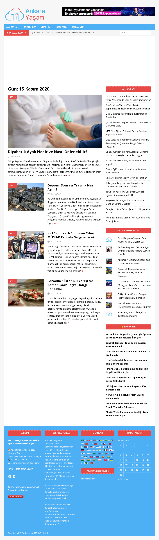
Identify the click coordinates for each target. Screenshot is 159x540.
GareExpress (60, 507)
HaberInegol (50, 472)
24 (126, 470)
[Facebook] (10, 476)
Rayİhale (64, 495)
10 (126, 460)
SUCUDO (49, 440)
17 (126, 465)
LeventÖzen (50, 450)
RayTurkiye (61, 488)
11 (132, 460)
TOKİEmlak (61, 498)
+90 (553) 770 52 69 (19, 459)
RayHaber (130, 326)
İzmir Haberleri (88, 478)
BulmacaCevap (52, 485)
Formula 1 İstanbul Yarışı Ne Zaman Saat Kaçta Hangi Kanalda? (70, 285)
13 (142, 460)
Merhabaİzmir (51, 456)
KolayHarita (50, 488)
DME (65, 517)
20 (142, 465)
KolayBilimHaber (52, 469)
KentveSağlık (62, 491)
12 (137, 460)
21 (148, 465)
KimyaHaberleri (66, 446)
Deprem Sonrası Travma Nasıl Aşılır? (71, 187)
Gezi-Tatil (61, 27)
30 (121, 474)
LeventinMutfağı (52, 495)
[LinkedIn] (14, 476)
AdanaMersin (64, 453)
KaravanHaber (65, 456)
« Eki (120, 479)
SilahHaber (50, 466)
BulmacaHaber (52, 479)
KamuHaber (63, 459)
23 (121, 470)
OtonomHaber (51, 446)
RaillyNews (50, 504)
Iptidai (71, 462)
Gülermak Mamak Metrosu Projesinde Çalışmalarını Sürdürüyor (131, 272)
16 (121, 465)
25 (132, 470)
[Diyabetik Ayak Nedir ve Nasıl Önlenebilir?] (55, 121)
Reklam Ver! (78, 27)
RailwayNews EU (52, 524)
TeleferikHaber (52, 443)
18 (132, 465)
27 (142, 470)
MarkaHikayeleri (67, 475)
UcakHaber (50, 462)
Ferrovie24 (50, 517)
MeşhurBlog (50, 498)
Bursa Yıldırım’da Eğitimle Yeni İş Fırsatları (126, 177)
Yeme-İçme (46, 27)
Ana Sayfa (11, 27)
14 (148, 460)
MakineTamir (62, 462)
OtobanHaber (63, 472)
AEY (57, 475)
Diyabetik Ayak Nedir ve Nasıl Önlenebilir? (47, 151)
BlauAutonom (59, 514)
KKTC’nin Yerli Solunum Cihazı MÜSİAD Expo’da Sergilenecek (72, 235)
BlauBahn (49, 507)
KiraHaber (50, 475)
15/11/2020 (16, 156)
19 (137, 465)
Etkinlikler (30, 27)
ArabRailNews (51, 511)
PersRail (48, 514)
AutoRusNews (51, 520)
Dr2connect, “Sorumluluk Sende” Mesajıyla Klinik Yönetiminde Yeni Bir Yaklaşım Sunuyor (134, 285)
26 (137, 470)
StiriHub (58, 517)
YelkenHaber (51, 459)
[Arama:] (135, 32)
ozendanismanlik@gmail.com (25, 462)
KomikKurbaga (66, 485)
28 (148, 470)
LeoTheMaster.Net (64, 466)
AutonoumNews (62, 504)
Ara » (126, 479)
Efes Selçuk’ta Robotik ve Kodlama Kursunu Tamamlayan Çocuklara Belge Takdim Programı (127, 143)
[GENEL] (26, 197)
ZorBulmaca (50, 491)
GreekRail (70, 514)
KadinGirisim (62, 450)
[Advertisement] (79, 62)
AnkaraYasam (51, 453)
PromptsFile (63, 520)
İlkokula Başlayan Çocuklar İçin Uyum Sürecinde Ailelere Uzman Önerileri (134, 251)
